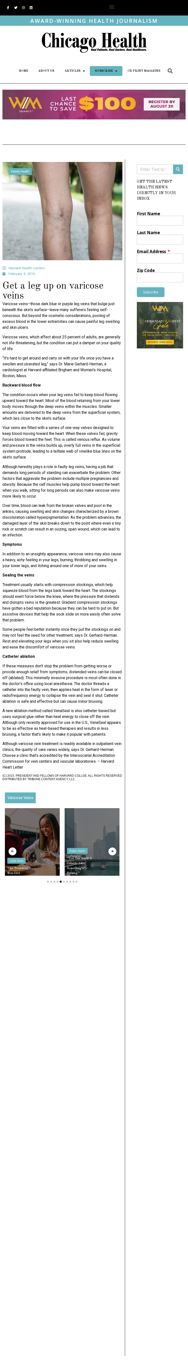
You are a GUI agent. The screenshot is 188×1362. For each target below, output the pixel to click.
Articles (73, 71)
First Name (148, 214)
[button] (112, 6)
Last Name (148, 232)
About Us (46, 71)
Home (23, 71)
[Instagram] (23, 8)
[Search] (178, 169)
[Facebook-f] (8, 8)
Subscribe (104, 71)
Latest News (16, 860)
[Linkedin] (31, 8)
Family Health (20, 171)
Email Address (152, 251)
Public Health (77, 851)
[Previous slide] (12, 851)
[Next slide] (112, 851)
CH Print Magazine (144, 71)
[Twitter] (15, 8)
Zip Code (146, 270)
